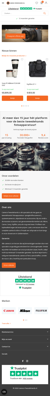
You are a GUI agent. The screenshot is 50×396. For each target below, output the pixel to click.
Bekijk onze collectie (11, 196)
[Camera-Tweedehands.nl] (16, 3)
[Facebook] (23, 361)
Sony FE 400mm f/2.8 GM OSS (11, 84)
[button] (22, 105)
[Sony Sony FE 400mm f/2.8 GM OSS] (12, 68)
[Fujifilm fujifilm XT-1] (37, 68)
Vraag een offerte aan (15, 36)
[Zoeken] (44, 13)
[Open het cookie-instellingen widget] (4, 392)
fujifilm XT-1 (31, 84)
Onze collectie (9, 265)
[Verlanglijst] (36, 3)
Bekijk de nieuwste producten (13, 56)
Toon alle (5, 323)
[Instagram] (27, 361)
